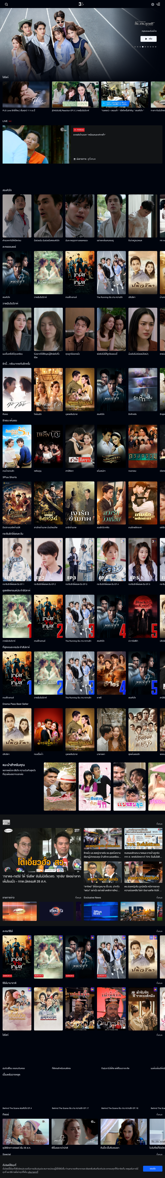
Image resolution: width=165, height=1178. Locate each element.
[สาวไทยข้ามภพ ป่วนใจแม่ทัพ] (48, 503)
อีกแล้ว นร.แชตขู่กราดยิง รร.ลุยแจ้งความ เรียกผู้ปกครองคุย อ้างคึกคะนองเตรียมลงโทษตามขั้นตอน (102, 855)
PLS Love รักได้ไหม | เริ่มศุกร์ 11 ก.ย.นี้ (19, 110)
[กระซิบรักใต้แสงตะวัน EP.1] (17, 559)
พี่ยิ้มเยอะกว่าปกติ (60, 1148)
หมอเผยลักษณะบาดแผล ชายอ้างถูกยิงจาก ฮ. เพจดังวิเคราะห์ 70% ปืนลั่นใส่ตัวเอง (142, 855)
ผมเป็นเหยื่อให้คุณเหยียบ (13, 354)
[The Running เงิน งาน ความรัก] (111, 272)
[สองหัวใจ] (17, 272)
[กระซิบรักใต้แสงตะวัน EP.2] (48, 559)
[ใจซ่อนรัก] (48, 389)
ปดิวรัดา (131, 297)
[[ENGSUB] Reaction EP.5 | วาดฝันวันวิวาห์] (75, 94)
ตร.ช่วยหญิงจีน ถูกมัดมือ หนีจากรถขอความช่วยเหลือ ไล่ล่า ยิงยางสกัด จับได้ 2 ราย (142, 888)
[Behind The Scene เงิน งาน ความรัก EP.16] (124, 1092)
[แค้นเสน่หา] (111, 446)
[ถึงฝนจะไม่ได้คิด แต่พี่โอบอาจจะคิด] (124, 1052)
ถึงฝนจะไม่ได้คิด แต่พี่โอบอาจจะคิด (115, 1068)
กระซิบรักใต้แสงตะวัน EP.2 (45, 584)
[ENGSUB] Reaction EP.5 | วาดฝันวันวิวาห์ (70, 110)
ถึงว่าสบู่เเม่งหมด (135, 240)
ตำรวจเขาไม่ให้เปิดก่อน (12, 240)
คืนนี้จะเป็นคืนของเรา (110, 1148)
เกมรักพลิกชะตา (135, 527)
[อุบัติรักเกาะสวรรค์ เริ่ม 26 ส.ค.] (26, 1132)
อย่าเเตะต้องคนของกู (105, 240)
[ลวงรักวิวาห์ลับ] (111, 503)
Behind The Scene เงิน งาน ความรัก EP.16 (119, 1108)
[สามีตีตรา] (79, 446)
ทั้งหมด (159, 824)
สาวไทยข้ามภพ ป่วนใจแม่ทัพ (45, 527)
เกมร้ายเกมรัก (8, 471)
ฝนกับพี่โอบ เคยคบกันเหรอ (14, 1068)
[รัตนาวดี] (60, 786)
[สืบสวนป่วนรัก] (95, 786)
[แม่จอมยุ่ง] (129, 786)
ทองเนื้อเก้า (38, 754)
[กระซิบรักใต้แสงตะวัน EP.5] (142, 559)
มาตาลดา (101, 754)
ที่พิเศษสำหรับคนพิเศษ (61, 1068)
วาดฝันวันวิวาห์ (40, 297)
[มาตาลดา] (111, 729)
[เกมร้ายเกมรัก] (17, 446)
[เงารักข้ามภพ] (79, 503)
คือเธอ (5, 414)
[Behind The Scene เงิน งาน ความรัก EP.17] (75, 1092)
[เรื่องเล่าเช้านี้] (20, 911)
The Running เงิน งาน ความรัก (110, 297)
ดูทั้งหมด (92, 159)
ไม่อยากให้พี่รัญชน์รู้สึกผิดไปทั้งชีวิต (46, 355)
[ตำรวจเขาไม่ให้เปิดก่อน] (17, 216)
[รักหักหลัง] (142, 389)
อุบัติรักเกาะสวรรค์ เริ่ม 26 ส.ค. (17, 1148)
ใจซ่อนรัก (38, 414)
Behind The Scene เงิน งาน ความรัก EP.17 (70, 1108)
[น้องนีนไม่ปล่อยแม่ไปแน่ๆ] (142, 329)
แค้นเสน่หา (101, 471)
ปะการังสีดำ (133, 641)
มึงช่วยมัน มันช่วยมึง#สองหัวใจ (46, 240)
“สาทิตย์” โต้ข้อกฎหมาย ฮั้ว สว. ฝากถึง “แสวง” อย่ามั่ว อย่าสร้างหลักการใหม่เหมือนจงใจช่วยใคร (101, 888)
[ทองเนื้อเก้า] (48, 729)
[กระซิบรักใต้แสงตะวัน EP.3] (79, 559)
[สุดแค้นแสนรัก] (142, 729)
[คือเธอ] (17, 389)
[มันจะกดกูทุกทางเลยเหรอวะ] (79, 216)
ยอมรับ (153, 1168)
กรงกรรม (132, 471)
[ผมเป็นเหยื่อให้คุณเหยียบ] (17, 329)
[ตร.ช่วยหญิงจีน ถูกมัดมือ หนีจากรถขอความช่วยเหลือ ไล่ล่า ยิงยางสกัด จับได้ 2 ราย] (143, 872)
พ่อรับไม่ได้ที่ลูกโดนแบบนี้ (107, 354)
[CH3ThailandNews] (101, 911)
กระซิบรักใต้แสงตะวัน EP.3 (76, 584)
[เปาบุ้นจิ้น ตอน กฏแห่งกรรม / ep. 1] (111, 1008)
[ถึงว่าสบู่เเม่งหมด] (142, 216)
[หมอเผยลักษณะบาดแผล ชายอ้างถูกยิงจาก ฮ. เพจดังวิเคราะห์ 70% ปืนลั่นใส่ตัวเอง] (143, 838)
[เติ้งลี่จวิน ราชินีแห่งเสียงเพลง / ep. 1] (17, 1008)
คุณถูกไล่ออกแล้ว (72, 354)
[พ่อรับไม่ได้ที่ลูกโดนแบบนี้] (111, 329)
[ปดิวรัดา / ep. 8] (142, 957)
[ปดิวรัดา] (142, 272)
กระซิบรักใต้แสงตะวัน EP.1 (13, 584)
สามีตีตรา (69, 471)
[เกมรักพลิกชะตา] (142, 503)
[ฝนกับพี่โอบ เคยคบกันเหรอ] (26, 1052)
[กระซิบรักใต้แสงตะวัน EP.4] (111, 559)
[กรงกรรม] (142, 446)
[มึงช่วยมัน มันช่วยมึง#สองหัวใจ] (48, 216)
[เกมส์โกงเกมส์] (79, 272)
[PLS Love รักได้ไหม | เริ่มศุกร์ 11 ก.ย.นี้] (26, 94)
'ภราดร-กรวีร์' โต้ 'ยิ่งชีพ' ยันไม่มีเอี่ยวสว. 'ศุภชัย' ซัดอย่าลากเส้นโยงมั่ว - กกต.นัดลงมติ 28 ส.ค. (41, 879)
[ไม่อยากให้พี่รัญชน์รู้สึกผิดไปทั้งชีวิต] (48, 329)
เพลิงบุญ (37, 471)
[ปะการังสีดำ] (142, 616)
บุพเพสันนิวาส (71, 414)
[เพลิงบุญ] (48, 446)
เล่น (150, 38)
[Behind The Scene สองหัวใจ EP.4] (26, 1092)
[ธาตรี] (111, 673)
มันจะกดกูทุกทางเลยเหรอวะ (76, 240)
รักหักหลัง (132, 414)
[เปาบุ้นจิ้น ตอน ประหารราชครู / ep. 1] (79, 1008)
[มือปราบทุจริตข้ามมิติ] (17, 503)
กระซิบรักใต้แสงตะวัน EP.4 (108, 584)
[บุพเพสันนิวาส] (79, 389)
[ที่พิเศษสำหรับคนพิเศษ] (75, 1052)
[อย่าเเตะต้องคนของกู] (111, 216)
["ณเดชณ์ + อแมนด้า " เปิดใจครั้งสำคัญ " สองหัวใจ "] (124, 94)
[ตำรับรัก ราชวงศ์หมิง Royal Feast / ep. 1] (142, 1008)
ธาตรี (99, 697)
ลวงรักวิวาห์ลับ (103, 527)
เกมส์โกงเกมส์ (71, 297)
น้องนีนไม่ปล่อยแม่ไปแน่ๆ (138, 354)
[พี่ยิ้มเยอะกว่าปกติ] (75, 1132)
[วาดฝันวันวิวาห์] (48, 272)
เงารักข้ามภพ (70, 527)
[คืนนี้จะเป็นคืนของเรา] (124, 1132)
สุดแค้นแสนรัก (134, 754)
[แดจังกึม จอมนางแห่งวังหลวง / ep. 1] (48, 1008)
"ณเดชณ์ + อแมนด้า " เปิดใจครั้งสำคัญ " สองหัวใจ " (122, 110)
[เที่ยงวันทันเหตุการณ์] (56, 911)
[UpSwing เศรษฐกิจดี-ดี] (138, 911)
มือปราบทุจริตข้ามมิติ (11, 527)
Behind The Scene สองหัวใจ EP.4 (17, 1108)
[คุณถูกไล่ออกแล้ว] (79, 329)
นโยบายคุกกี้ (33, 1172)
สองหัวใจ (6, 297)
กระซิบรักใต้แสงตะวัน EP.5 (139, 584)
